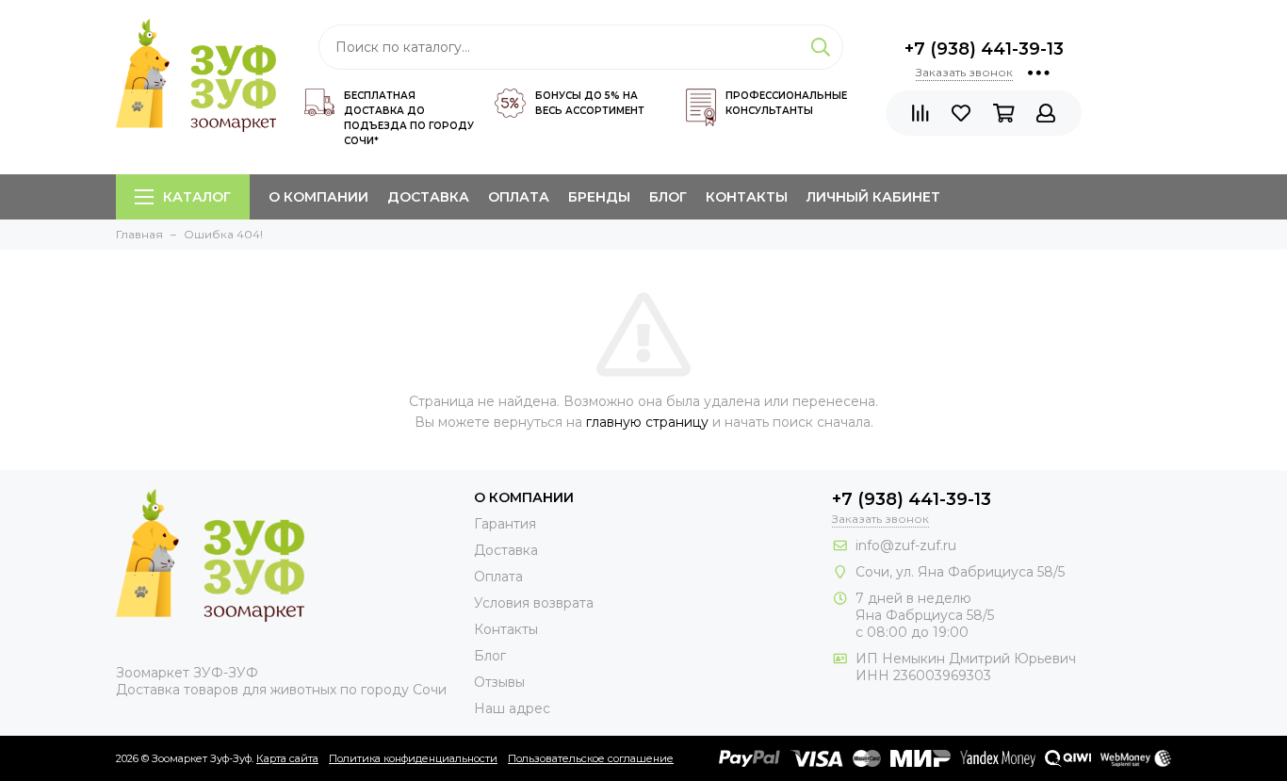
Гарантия (505, 523)
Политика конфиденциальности (413, 758)
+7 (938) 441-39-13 (984, 49)
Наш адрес (512, 708)
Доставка (428, 196)
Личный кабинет (873, 196)
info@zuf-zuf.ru (905, 545)
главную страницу (647, 422)
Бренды (599, 196)
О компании (318, 196)
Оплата (518, 196)
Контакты (747, 196)
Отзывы (499, 682)
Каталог (197, 196)
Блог (668, 196)
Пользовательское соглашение (591, 758)
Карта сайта (287, 758)
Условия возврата (534, 602)
